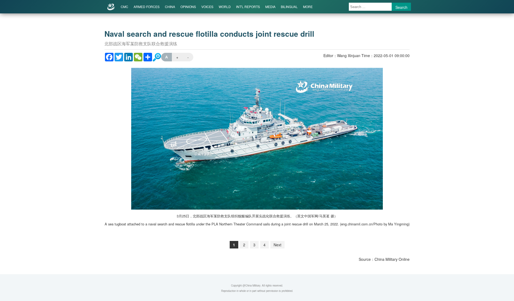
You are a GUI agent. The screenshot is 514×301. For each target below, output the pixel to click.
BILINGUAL (289, 6)
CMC (124, 6)
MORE (308, 6)
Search (401, 7)
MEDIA (270, 6)
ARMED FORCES (147, 6)
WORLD (225, 6)
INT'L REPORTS (248, 6)
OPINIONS (188, 6)
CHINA (170, 6)
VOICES (207, 6)
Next (277, 244)
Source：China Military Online (384, 259)
